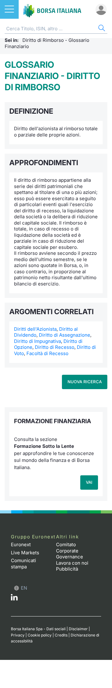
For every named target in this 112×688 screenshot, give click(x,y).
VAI (89, 482)
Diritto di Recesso (54, 347)
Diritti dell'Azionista (35, 329)
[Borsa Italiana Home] (52, 9)
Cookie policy (40, 635)
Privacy (18, 635)
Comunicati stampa (23, 563)
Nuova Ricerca (85, 381)
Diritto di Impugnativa (37, 341)
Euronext (21, 544)
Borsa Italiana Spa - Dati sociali (38, 628)
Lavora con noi (72, 563)
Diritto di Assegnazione (64, 335)
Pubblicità (67, 569)
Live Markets (25, 553)
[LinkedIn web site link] (14, 599)
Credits (61, 635)
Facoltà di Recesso (47, 353)
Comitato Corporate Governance (69, 551)
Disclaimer (78, 628)
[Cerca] (101, 29)
